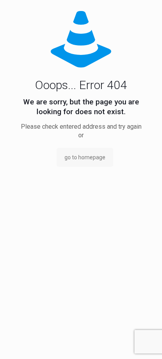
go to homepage (84, 157)
